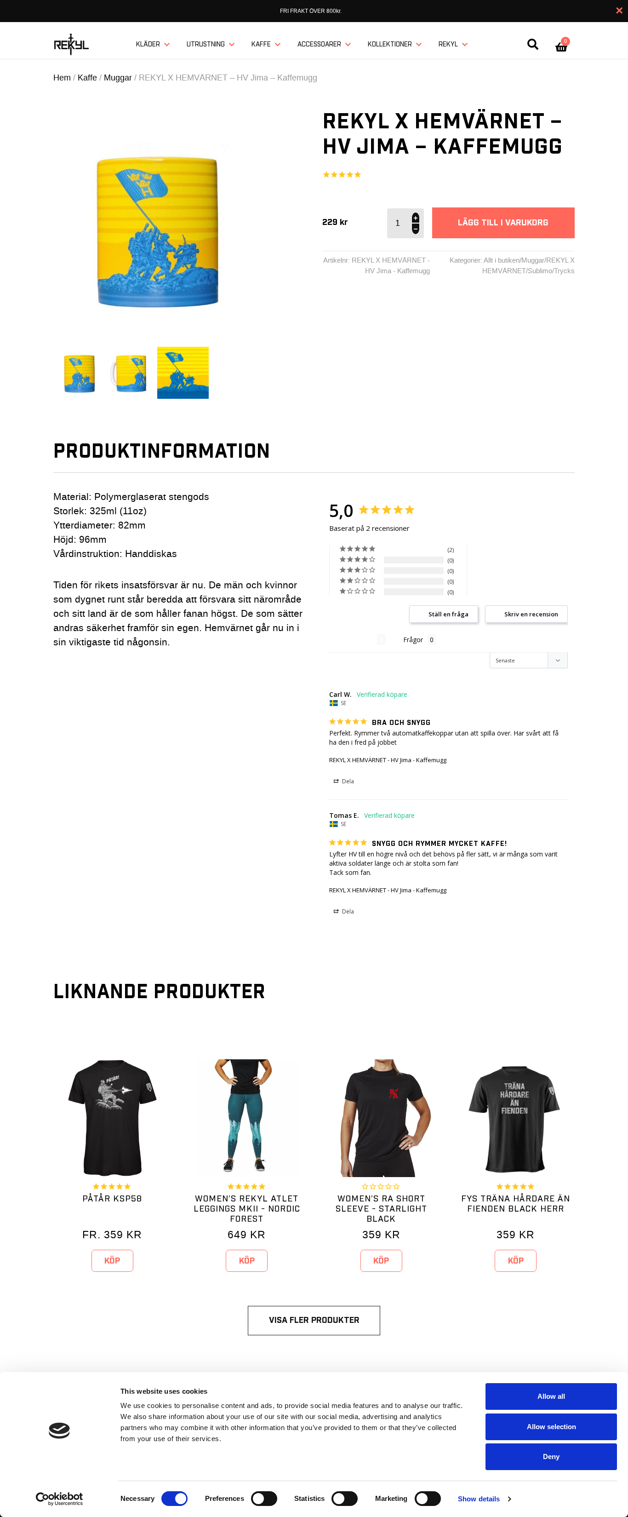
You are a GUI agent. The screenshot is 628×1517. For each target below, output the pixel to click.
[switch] (264, 1498)
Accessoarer (319, 44)
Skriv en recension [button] (531, 614)
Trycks (564, 271)
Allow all (551, 1396)
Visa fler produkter (314, 1320)
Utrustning (206, 44)
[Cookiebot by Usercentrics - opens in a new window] (59, 1499)
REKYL (448, 44)
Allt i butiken (502, 260)
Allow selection (551, 1427)
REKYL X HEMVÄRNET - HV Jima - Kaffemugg (387, 760)
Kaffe (261, 44)
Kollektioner (390, 44)
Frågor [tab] (413, 639)
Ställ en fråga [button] (448, 614)
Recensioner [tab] (353, 639)
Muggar (118, 77)
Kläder (148, 44)
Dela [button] (347, 781)
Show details (479, 1499)
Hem (62, 77)
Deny (551, 1456)
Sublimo (540, 271)
